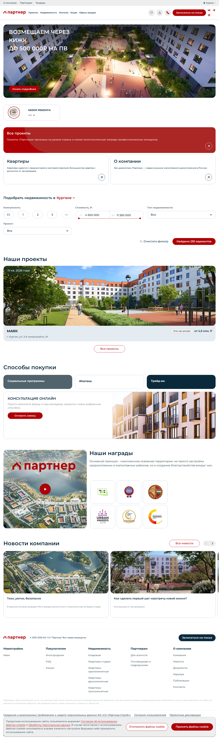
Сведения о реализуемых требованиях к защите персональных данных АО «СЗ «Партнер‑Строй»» (67, 715)
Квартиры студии (99, 661)
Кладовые (94, 655)
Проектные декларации (185, 715)
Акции (50, 667)
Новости (178, 661)
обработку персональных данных (49, 724)
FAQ (48, 661)
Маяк (6, 655)
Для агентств (139, 655)
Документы (180, 667)
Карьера (178, 674)
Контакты (179, 686)
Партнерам (26, 3)
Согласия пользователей (150, 715)
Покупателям (56, 648)
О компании (10, 3)
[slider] (78, 218)
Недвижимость (99, 648)
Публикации (181, 680)
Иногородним (55, 655)
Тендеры (40, 3)
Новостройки (13, 648)
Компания (179, 655)
